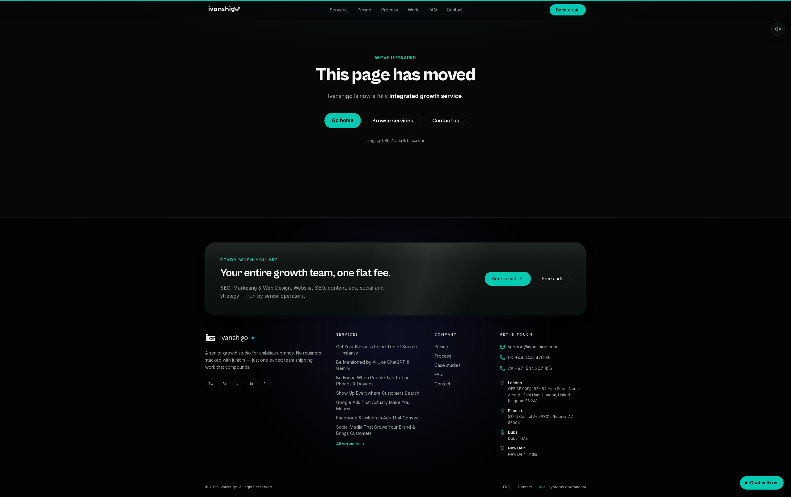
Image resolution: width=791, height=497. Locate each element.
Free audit (552, 278)
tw (210, 383)
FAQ (433, 9)
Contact (455, 9)
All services (347, 443)
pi (265, 383)
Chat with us (763, 482)
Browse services (392, 120)
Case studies (447, 365)
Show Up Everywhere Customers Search (377, 393)
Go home (342, 120)
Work (413, 9)
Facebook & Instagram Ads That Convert (377, 417)
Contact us (445, 120)
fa (224, 383)
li (237, 383)
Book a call (568, 9)
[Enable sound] (778, 29)
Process (389, 9)
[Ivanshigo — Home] (223, 9)
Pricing (364, 9)
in (251, 383)
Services (339, 9)
